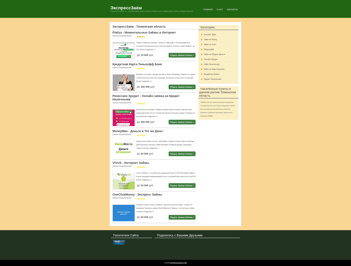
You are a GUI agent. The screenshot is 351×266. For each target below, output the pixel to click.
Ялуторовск (221, 102)
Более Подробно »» (148, 50)
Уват (227, 105)
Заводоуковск (229, 102)
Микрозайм (209, 49)
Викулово (210, 109)
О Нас (220, 9)
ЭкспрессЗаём (126, 7)
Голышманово (205, 105)
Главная (208, 9)
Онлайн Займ (210, 34)
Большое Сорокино (224, 109)
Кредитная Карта (211, 74)
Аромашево (219, 112)
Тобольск (209, 102)
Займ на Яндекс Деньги (214, 54)
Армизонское (228, 112)
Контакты (232, 9)
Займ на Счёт (210, 44)
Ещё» (211, 116)
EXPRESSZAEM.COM (178, 263)
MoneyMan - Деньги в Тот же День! (137, 131)
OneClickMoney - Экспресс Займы (137, 194)
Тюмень (203, 102)
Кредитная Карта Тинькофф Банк (137, 64)
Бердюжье (203, 112)
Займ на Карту (210, 39)
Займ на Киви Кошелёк (214, 69)
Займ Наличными (212, 64)
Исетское (213, 105)
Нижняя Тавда (221, 105)
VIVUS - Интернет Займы (130, 163)
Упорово (232, 105)
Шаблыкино (204, 116)
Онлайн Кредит (211, 59)
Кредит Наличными (212, 79)
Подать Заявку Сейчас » (182, 55)
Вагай (215, 109)
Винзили (203, 109)
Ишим (215, 102)
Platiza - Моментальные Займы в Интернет (144, 32)
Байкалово (211, 112)
